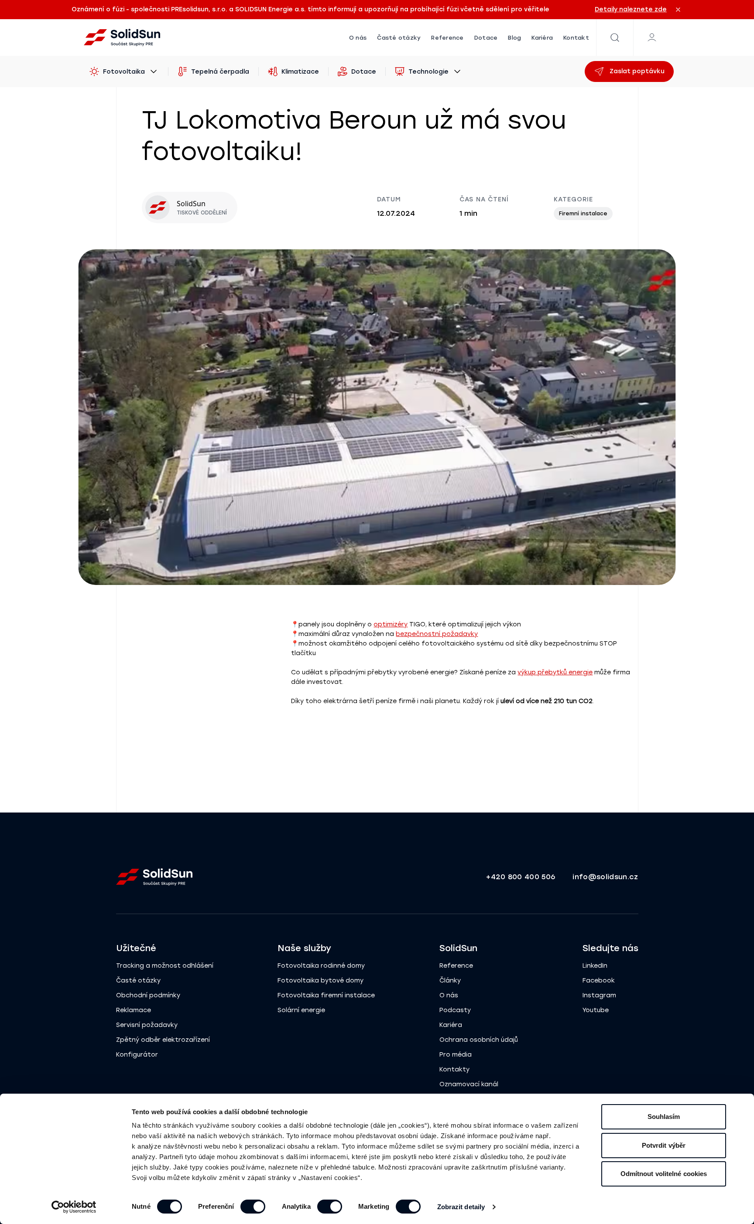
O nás (358, 37)
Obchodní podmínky (148, 995)
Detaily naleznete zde (631, 9)
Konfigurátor (137, 1054)
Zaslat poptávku (637, 71)
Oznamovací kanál (468, 1084)
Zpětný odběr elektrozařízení (163, 1040)
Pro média (455, 1054)
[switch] (252, 1207)
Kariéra (542, 37)
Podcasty (455, 1010)
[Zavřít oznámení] (678, 9)
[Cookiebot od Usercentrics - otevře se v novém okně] (74, 1207)
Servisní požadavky (147, 1025)
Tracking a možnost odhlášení (164, 965)
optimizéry (391, 624)
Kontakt (576, 37)
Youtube (596, 1010)
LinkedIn (595, 965)
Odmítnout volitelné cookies (663, 1173)
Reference (447, 37)
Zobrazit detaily (461, 1206)
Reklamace (133, 1010)
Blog (514, 37)
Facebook (599, 980)
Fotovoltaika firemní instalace (326, 995)
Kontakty (454, 1069)
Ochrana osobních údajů (478, 1040)
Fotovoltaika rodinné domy (321, 965)
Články (450, 980)
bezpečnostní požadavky (437, 634)
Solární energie (301, 1010)
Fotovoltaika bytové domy (320, 980)
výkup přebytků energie (555, 672)
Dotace (486, 37)
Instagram (599, 995)
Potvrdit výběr (663, 1145)
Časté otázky (399, 37)
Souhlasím (664, 1116)
